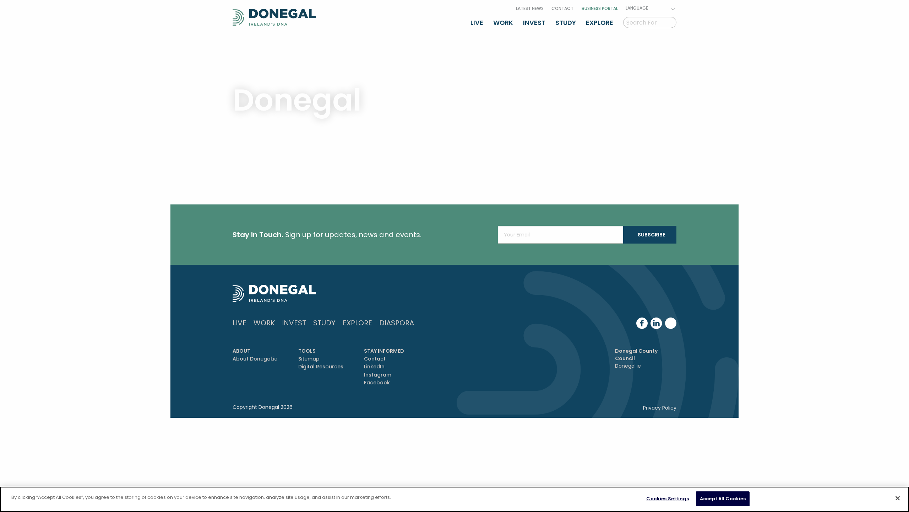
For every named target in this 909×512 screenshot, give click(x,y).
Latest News (530, 8)
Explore (599, 22)
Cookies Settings (667, 498)
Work (503, 22)
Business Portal (600, 8)
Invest (534, 22)
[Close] (897, 498)
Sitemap (309, 358)
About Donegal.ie (255, 358)
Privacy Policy (659, 407)
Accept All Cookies (723, 498)
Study (565, 22)
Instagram (377, 374)
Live (476, 22)
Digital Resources (320, 366)
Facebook (377, 382)
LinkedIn (374, 366)
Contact (562, 8)
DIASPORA (396, 323)
